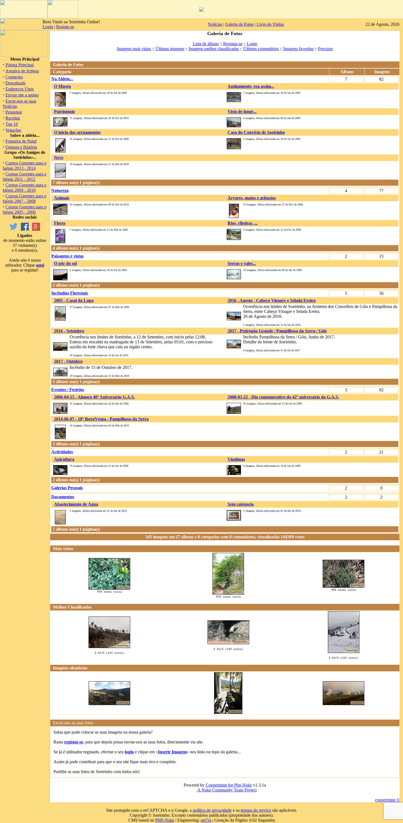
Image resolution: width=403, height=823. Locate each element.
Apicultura (64, 459)
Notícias (215, 24)
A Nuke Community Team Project (227, 790)
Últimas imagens (169, 48)
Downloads (15, 83)
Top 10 (11, 124)
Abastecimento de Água (76, 504)
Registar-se (232, 43)
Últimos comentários (261, 48)
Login (48, 26)
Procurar (325, 48)
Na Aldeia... (62, 79)
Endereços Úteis (19, 89)
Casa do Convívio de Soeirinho (256, 132)
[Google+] (36, 229)
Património (64, 111)
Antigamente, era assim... (251, 86)
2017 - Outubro (68, 361)
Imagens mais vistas (134, 48)
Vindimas (236, 459)
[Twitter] (14, 229)
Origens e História (21, 147)
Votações (13, 130)
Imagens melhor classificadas (214, 48)
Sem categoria (241, 504)
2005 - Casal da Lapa (73, 300)
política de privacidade (212, 810)
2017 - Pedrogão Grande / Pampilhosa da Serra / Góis (277, 331)
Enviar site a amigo (22, 95)
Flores (60, 223)
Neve (58, 157)
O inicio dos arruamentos (77, 132)
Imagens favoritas (298, 48)
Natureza (60, 190)
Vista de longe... (242, 111)
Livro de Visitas (270, 24)
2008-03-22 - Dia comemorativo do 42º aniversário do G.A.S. (283, 397)
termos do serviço (256, 810)
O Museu (62, 86)
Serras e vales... (242, 263)
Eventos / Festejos (67, 389)
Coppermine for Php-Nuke (229, 785)
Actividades (62, 451)
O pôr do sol (65, 263)
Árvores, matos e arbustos (252, 198)
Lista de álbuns (206, 43)
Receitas (12, 118)
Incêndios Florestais (69, 293)
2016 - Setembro (69, 331)
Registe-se (65, 26)
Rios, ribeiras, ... (243, 223)
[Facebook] (25, 229)
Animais (61, 198)
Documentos (62, 496)
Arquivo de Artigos (22, 71)
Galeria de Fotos (239, 24)
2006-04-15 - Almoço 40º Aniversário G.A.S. (94, 397)
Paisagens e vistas (67, 256)
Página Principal (19, 65)
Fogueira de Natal (20, 141)
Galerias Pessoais (67, 487)
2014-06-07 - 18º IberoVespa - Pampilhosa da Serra (101, 419)
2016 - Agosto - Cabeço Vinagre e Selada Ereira (272, 300)
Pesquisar (13, 112)
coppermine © (387, 799)
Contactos (14, 77)
